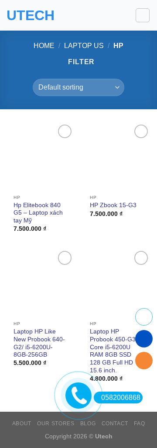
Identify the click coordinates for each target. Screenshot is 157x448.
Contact (115, 423)
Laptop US (84, 45)
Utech (31, 15)
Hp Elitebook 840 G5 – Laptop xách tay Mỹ (38, 213)
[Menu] (143, 15)
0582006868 (120, 397)
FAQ (139, 423)
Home (44, 45)
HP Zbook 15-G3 (113, 205)
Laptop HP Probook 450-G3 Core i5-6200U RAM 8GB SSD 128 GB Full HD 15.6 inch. (113, 350)
